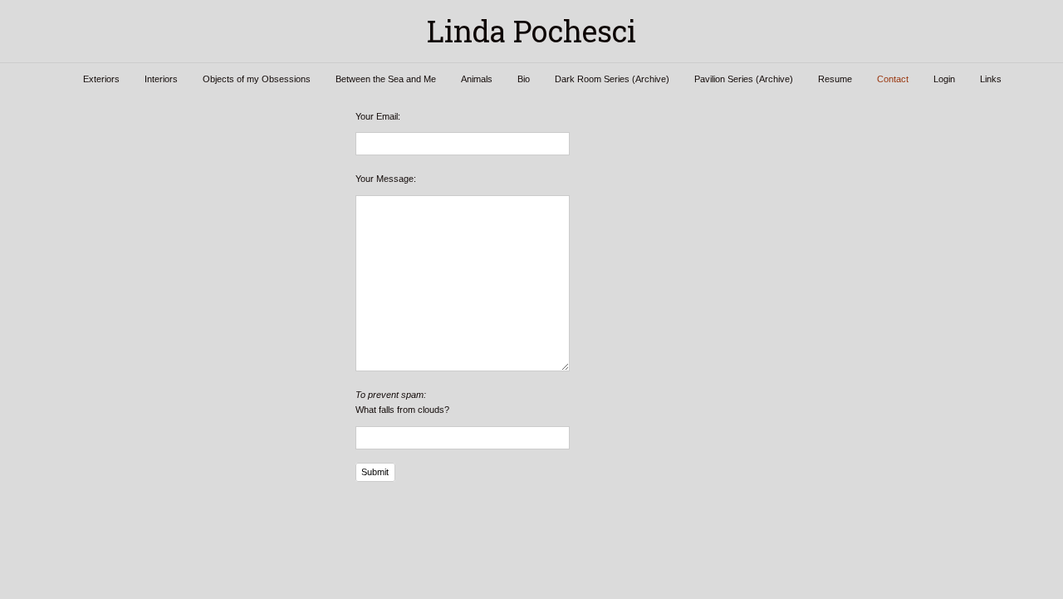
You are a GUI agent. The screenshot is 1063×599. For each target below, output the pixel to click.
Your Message (384, 179)
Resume (835, 79)
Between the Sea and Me (386, 79)
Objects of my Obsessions (257, 79)
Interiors (161, 79)
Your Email (376, 116)
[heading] (531, 31)
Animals (476, 79)
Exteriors (101, 79)
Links (991, 79)
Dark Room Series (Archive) (612, 79)
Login (944, 79)
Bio (523, 79)
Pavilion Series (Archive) (743, 79)
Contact (893, 79)
